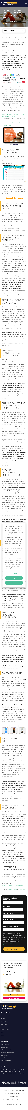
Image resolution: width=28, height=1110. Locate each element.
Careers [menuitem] (2, 1035)
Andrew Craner (17, 1104)
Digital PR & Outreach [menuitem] (6, 1049)
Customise (14, 573)
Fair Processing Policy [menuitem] (18, 1090)
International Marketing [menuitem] (6, 1058)
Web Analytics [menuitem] (4, 1055)
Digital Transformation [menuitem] (6, 1060)
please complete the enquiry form (12, 123)
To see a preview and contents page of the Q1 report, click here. (13, 115)
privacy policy (7, 944)
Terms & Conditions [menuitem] (9, 1093)
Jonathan (10, 889)
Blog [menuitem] (2, 1032)
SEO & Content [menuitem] (4, 1047)
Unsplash (22, 889)
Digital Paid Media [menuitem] (5, 1044)
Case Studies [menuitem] (4, 1024)
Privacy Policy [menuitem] (7, 1090)
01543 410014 (21, 1073)
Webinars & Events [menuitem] (5, 1027)
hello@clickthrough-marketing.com (9, 1073)
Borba (15, 889)
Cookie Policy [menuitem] (20, 1093)
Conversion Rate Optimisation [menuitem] (7, 1052)
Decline (14, 583)
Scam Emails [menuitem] (14, 1096)
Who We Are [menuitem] (4, 1021)
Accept (14, 578)
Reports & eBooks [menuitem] (5, 1029)
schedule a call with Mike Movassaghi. (13, 885)
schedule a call (6, 125)
